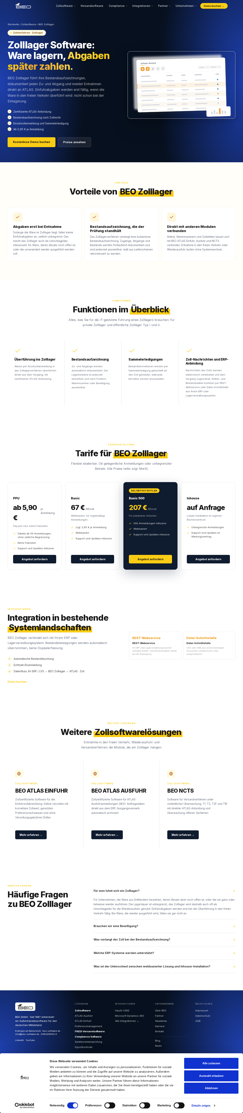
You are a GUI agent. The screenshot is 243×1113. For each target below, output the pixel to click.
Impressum (201, 1010)
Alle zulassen (211, 1063)
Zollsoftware (64, 5)
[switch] (109, 1105)
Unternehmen (185, 5)
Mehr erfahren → (31, 834)
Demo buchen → (214, 5)
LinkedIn (19, 1040)
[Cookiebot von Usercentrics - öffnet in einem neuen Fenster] (24, 1105)
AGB (197, 1020)
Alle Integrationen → (127, 1020)
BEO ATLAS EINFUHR (41, 790)
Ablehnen (211, 1088)
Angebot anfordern (35, 559)
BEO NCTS (180, 790)
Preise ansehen (74, 142)
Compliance (117, 5)
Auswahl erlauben (211, 1075)
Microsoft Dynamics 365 (129, 1015)
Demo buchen (17, 681)
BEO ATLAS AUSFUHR (118, 790)
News (158, 1045)
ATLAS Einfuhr (83, 1020)
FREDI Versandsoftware (90, 1031)
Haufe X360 (122, 1010)
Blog (157, 1040)
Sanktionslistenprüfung (88, 1041)
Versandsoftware (91, 5)
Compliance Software (88, 1036)
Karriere (160, 1026)
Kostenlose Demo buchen (31, 142)
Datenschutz (202, 1015)
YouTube (30, 1040)
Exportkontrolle (83, 1047)
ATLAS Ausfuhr (84, 1015)
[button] (164, 890)
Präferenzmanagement (88, 1026)
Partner (163, 5)
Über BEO (160, 1010)
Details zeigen (201, 1105)
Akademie (161, 1020)
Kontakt (159, 1031)
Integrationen (141, 5)
